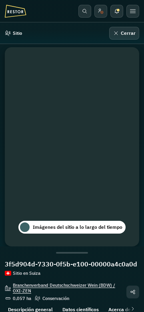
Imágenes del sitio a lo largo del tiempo (77, 227)
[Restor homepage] (15, 11)
